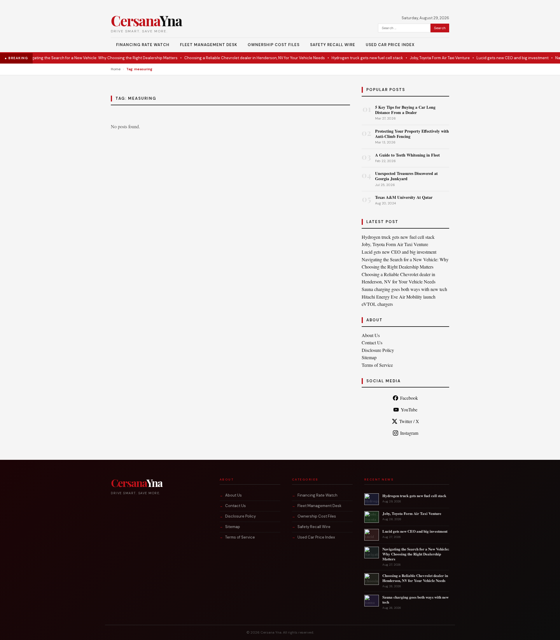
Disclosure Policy (378, 350)
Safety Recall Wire (332, 44)
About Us (371, 335)
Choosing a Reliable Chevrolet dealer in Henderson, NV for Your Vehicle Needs (244, 57)
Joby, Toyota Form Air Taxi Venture (429, 57)
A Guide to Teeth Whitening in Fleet (407, 155)
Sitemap (369, 357)
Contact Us (372, 342)
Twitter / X (409, 421)
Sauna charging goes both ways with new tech (404, 289)
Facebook (409, 398)
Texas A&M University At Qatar (404, 197)
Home (115, 69)
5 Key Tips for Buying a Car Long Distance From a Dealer (405, 109)
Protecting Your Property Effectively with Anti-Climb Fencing (412, 133)
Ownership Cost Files (274, 44)
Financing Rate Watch (142, 44)
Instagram (409, 433)
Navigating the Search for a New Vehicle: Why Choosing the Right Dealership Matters (90, 57)
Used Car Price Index (390, 44)
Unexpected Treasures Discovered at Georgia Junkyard (406, 176)
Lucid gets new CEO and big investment (502, 57)
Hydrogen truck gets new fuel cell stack (357, 57)
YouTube (409, 409)
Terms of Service (377, 365)
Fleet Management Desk (208, 44)
